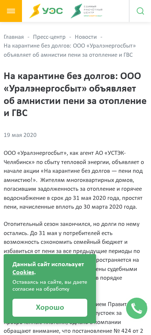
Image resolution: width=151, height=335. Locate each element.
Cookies (23, 272)
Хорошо (50, 308)
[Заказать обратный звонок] (136, 308)
